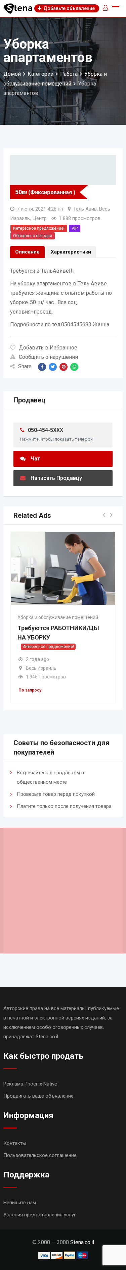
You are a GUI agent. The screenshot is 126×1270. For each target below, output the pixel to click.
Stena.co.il (82, 1242)
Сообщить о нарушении (48, 357)
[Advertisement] (63, 890)
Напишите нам (19, 1203)
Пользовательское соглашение (40, 1155)
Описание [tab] (27, 252)
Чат (35, 458)
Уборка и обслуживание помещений (57, 617)
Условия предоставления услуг (39, 1215)
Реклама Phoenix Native (30, 1084)
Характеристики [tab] (71, 252)
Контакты (14, 1143)
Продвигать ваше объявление (38, 1096)
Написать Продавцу (56, 478)
